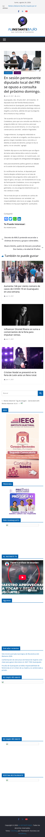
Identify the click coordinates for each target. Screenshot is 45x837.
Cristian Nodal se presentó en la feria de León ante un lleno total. (20, 374)
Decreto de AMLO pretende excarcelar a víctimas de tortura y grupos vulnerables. (21, 239)
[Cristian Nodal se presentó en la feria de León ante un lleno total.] (22, 348)
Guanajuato (8, 73)
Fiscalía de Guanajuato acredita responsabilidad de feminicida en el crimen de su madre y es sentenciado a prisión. (22, 668)
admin (18, 96)
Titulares (17, 73)
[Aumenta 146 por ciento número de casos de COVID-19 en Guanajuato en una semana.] (22, 262)
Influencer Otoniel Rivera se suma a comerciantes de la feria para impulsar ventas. (22, 332)
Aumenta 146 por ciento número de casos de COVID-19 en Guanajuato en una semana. (22, 289)
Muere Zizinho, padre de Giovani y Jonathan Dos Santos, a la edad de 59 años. (22, 247)
